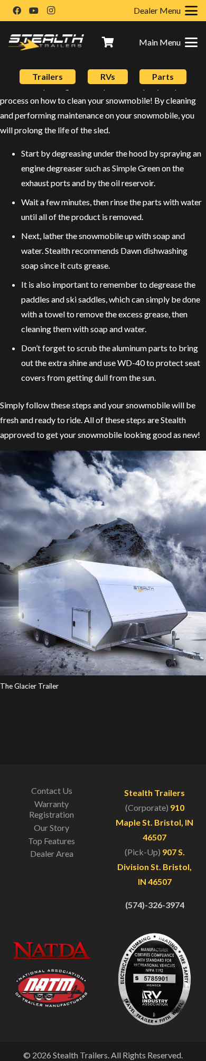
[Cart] (108, 42)
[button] (168, 42)
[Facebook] (16, 10)
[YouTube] (33, 10)
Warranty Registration (51, 809)
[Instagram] (50, 10)
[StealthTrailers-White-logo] (46, 42)
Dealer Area (51, 853)
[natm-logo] (51, 988)
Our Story (51, 827)
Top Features (51, 841)
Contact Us (51, 790)
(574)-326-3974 (154, 905)
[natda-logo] (51, 950)
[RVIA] (154, 979)
